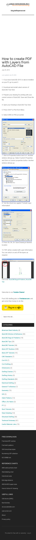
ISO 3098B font (6, 457)
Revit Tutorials (6, 409)
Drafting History (7, 375)
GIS (3, 394)
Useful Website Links (9, 424)
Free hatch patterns (7, 445)
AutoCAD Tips (6, 341)
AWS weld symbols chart (9, 468)
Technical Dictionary (8, 420)
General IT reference (9, 387)
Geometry (5, 390)
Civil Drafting (6, 364)
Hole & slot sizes (7, 476)
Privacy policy (6, 519)
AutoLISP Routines (8, 349)
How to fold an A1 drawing (10, 488)
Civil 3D (4, 360)
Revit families (6, 503)
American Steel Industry (10, 330)
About (3, 515)
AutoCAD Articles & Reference (12, 334)
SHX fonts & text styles (8, 449)
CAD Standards (7, 357)
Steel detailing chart (7, 472)
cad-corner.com (7, 511)
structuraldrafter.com (8, 507)
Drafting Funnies (7, 372)
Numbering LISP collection (10, 453)
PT (3, 405)
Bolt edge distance (7, 480)
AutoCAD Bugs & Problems (17, 279)
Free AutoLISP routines (9, 441)
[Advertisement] (18, 34)
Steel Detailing (7, 413)
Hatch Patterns (7, 398)
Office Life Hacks (7, 402)
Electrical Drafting (8, 383)
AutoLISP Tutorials (8, 353)
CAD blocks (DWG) (7, 498)
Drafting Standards (8, 379)
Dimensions (6, 368)
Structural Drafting (8, 417)
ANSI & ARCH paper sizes (9, 484)
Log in (29, 533)
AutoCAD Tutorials (8, 345)
